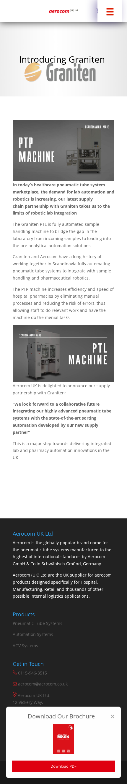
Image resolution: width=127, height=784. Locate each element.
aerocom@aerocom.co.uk (43, 684)
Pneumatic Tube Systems (37, 623)
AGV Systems (25, 645)
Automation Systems (33, 634)
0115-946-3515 (32, 673)
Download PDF (63, 766)
